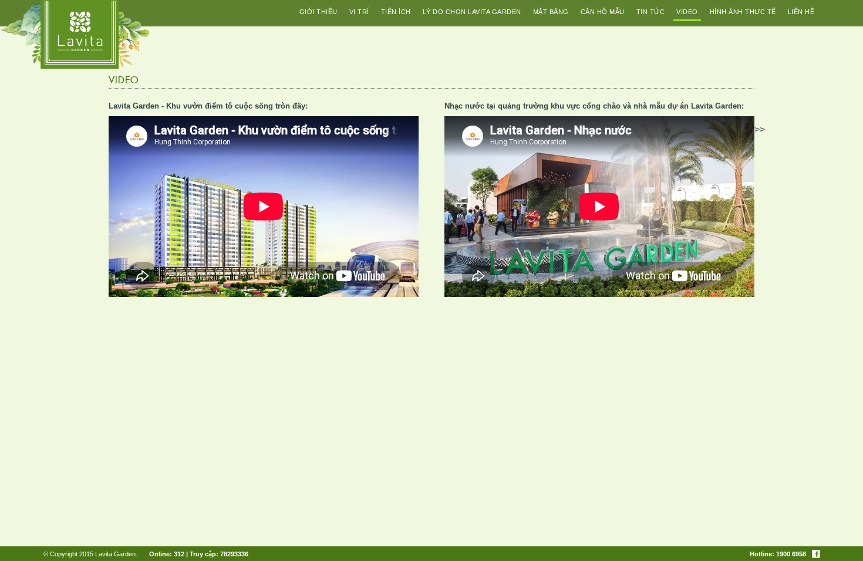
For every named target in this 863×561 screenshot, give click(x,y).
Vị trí (359, 11)
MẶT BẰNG (551, 11)
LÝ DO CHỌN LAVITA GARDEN (472, 11)
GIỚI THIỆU (318, 11)
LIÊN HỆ (801, 11)
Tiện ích (396, 11)
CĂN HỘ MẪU (603, 11)
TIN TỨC (650, 11)
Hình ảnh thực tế (743, 11)
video (687, 11)
